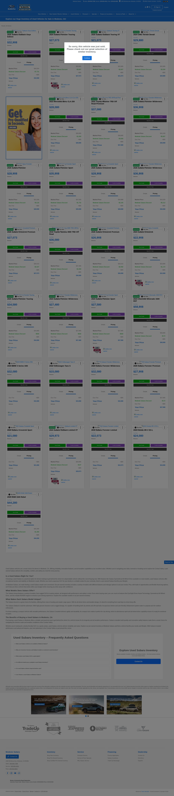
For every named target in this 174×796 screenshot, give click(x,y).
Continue (87, 58)
